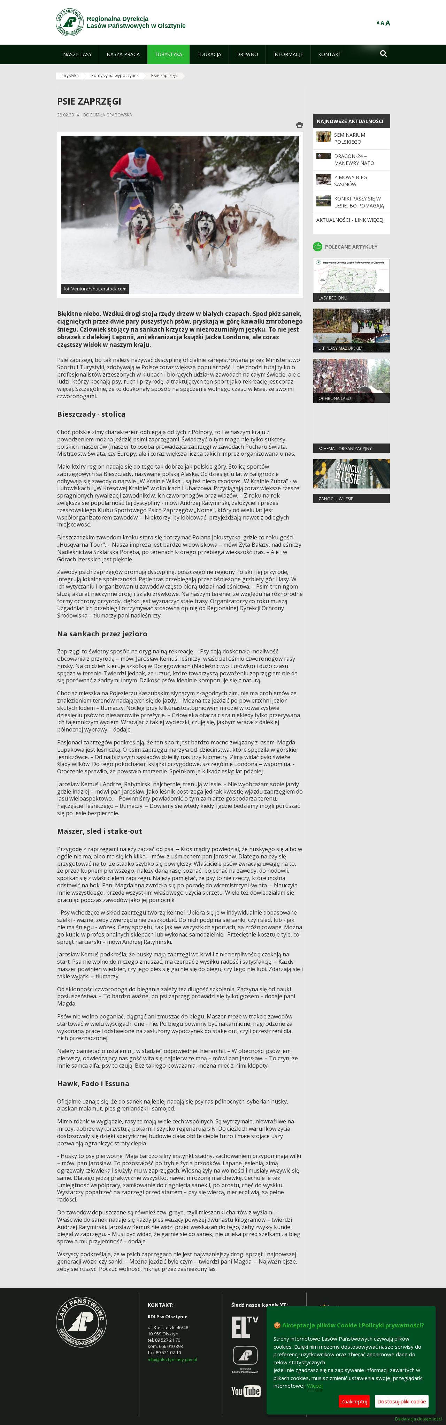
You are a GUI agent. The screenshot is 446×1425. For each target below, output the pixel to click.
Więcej (315, 1385)
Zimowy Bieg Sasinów (350, 181)
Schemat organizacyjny (345, 449)
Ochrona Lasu (334, 398)
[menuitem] (77, 54)
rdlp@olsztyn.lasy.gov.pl (172, 1359)
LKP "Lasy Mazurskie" (340, 348)
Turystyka (69, 75)
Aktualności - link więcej (349, 220)
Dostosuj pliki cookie (401, 1401)
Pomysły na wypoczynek (115, 75)
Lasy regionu (332, 298)
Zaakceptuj (354, 1401)
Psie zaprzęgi (164, 75)
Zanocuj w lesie (335, 499)
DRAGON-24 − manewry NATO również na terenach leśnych (358, 167)
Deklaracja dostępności (418, 1419)
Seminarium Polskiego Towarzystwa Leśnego (352, 145)
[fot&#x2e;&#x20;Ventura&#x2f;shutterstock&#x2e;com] (180, 215)
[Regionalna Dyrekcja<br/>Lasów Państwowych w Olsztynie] (70, 22)
